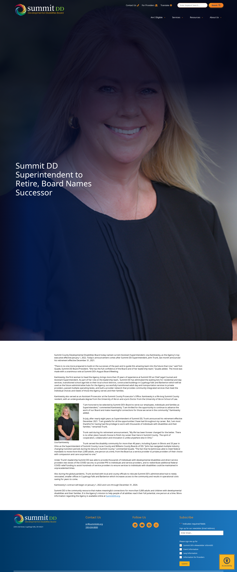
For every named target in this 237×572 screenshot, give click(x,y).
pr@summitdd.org (94, 524)
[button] (227, 562)
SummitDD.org (113, 496)
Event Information (190, 549)
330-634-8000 (92, 527)
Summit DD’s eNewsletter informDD (198, 545)
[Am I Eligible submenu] (164, 17)
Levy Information (190, 553)
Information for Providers (193, 557)
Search (214, 5)
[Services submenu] (182, 17)
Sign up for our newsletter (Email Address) (197, 528)
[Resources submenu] (202, 17)
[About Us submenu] (220, 17)
